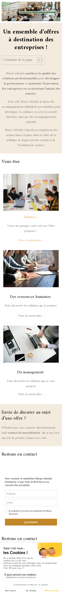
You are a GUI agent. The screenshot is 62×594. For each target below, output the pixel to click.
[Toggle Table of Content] (37, 60)
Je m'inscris (31, 522)
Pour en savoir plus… (31, 240)
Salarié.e (30, 217)
